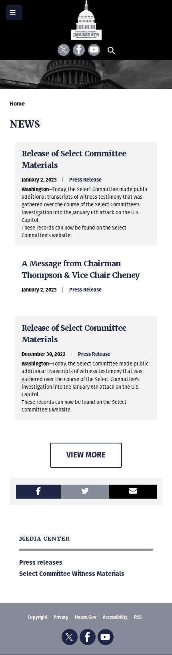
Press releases (40, 562)
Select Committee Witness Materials (71, 573)
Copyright (37, 617)
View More (86, 454)
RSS (138, 617)
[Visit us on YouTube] (94, 50)
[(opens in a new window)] (38, 492)
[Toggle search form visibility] (111, 50)
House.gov (85, 617)
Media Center (44, 538)
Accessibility (115, 617)
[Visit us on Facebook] (79, 50)
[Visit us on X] (64, 50)
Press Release (85, 180)
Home (17, 103)
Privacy (61, 617)
